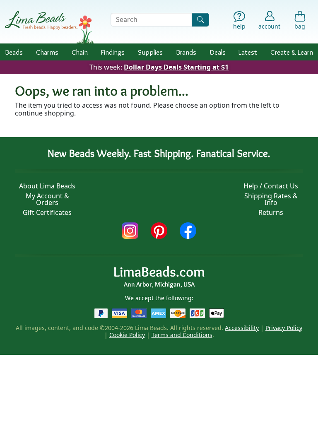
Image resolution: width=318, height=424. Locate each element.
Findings (113, 52)
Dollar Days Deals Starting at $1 (176, 67)
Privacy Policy (283, 328)
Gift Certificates (47, 212)
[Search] (200, 19)
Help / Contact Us (270, 185)
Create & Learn (291, 52)
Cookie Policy (127, 335)
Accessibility (242, 328)
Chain (80, 52)
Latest (247, 52)
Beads (14, 52)
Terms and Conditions (182, 335)
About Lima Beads (47, 185)
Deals (218, 52)
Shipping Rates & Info (271, 199)
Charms (47, 52)
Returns (270, 212)
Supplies (150, 52)
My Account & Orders (47, 199)
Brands (186, 52)
